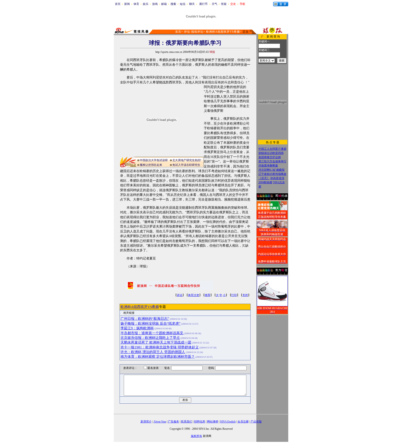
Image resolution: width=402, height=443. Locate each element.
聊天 (192, 4)
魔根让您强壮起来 (151, 165)
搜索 (173, 4)
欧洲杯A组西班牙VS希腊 (223, 31)
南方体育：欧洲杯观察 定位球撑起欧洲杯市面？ (158, 356)
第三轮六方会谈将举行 (272, 161)
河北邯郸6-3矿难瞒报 (271, 169)
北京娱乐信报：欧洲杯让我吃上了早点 (150, 338)
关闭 (245, 295)
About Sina (160, 421)
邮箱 (164, 4)
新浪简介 (146, 421)
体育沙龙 (193, 295)
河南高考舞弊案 (268, 165)
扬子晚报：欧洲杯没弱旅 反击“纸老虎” (151, 323)
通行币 (203, 4)
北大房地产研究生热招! (186, 160)
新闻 (127, 4)
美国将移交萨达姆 (269, 157)
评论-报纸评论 (193, 31)
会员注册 (243, 421)
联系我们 (186, 421)
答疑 (224, 4)
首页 (118, 4)
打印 (234, 295)
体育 (136, 4)
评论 (179, 295)
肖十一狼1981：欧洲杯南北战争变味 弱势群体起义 (160, 347)
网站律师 (212, 421)
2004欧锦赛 (265, 182)
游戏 (155, 4)
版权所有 (196, 436)
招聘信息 (199, 421)
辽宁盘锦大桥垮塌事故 (272, 174)
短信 (182, 4)
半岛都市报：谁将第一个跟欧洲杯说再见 (152, 333)
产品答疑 (256, 421)
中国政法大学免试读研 (154, 160)
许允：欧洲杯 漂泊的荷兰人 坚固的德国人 (153, 352)
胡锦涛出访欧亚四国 (271, 153)
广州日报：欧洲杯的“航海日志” (145, 318)
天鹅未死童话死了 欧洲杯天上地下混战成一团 (156, 342)
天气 (214, 4)
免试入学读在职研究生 (186, 165)
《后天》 (264, 178)
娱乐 (145, 4)
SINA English (228, 421)
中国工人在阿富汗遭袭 (272, 148)
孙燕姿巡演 (277, 178)
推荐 (207, 295)
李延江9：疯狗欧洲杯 (137, 328)
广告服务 (173, 421)
